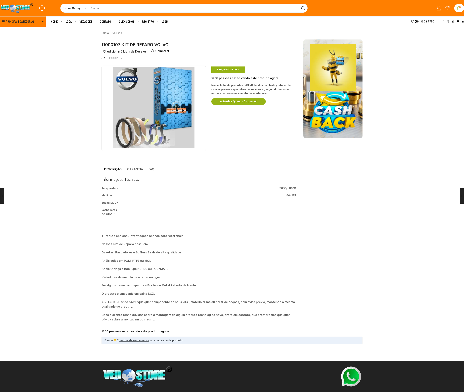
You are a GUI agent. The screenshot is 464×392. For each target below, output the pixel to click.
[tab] (113, 169)
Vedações (86, 21)
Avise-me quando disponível (238, 101)
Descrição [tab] (113, 169)
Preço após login (228, 69)
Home (54, 21)
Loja (69, 21)
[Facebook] (443, 21)
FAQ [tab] (151, 169)
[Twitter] (448, 21)
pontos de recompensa (134, 340)
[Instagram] (453, 21)
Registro (148, 21)
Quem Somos (126, 21)
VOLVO (117, 33)
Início (105, 33)
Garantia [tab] (135, 169)
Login (165, 21)
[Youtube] (458, 21)
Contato (105, 21)
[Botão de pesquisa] (303, 8)
